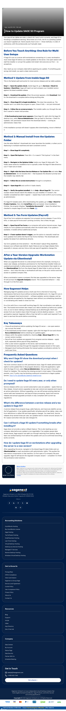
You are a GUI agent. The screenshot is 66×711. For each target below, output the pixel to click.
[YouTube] (27, 503)
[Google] (16, 507)
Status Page (8, 650)
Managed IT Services (11, 549)
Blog (6, 614)
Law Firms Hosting (10, 541)
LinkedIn (19, 475)
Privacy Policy (9, 592)
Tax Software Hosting (11, 535)
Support (7, 617)
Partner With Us (9, 656)
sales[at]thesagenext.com (15, 672)
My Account (8, 647)
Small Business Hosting (12, 538)
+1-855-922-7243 (13, 675)
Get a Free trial (9, 629)
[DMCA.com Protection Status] (42, 702)
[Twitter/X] (22, 503)
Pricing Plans (9, 572)
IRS (36, 208)
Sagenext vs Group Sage (12, 580)
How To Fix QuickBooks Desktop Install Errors (25, 375)
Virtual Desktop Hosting (12, 544)
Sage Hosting (9, 532)
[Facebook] (9, 503)
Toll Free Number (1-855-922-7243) (12, 708)
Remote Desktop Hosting (12, 552)
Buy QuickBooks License (12, 529)
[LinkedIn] (14, 503)
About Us (8, 595)
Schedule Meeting (10, 659)
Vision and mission (10, 578)
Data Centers (9, 644)
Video (7, 623)
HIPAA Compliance (10, 575)
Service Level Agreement (12, 583)
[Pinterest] (18, 503)
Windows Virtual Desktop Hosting (15, 555)
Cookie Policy (9, 586)
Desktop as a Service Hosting (14, 546)
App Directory (9, 626)
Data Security (9, 653)
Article (7, 620)
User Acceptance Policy (12, 589)
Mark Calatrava (8, 475)
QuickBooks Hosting (11, 526)
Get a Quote (32, 680)
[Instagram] (20, 507)
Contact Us (8, 598)
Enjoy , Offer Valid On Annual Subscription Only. (38, 708)
